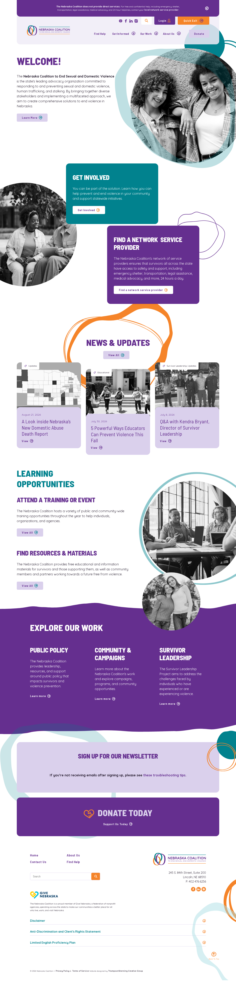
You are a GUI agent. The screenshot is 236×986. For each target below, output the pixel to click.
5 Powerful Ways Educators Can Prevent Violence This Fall (118, 434)
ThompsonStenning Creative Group (125, 971)
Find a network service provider (141, 290)
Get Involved (86, 210)
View (25, 441)
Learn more (38, 696)
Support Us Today (115, 824)
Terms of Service (80, 971)
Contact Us (38, 862)
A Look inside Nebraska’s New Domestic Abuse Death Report (46, 427)
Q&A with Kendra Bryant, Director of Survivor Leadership (184, 427)
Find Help (100, 33)
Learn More (29, 117)
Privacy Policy (62, 971)
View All (113, 355)
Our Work (146, 33)
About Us (169, 33)
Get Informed (120, 33)
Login (162, 20)
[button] (118, 921)
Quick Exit (190, 20)
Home (34, 855)
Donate (199, 33)
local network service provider (161, 9)
